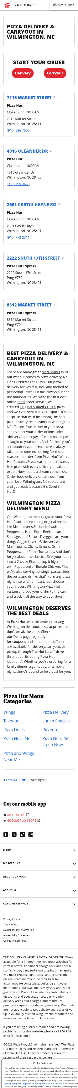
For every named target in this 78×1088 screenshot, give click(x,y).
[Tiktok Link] (24, 834)
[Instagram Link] (32, 834)
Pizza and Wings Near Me (18, 756)
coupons (19, 641)
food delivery (27, 476)
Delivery (23, 73)
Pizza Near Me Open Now (55, 741)
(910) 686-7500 (18, 130)
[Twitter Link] (16, 834)
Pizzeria (49, 729)
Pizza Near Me (16, 738)
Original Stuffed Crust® (38, 407)
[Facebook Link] (7, 834)
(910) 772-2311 (18, 237)
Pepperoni (22, 566)
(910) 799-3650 (18, 184)
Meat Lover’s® (24, 526)
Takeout (11, 721)
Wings (9, 712)
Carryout (55, 73)
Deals (18, 4)
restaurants (51, 372)
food (21, 402)
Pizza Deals (14, 729)
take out (49, 476)
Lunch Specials (56, 721)
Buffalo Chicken (48, 566)
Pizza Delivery (55, 712)
